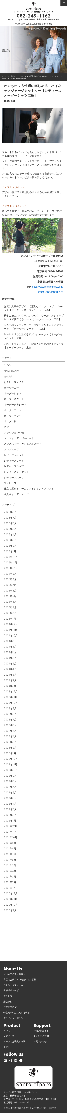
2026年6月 (10, 523)
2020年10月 (11, 904)
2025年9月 (10, 573)
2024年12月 (11, 624)
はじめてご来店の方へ (14, 974)
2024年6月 (10, 657)
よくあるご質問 (41, 1036)
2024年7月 (10, 652)
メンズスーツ (11, 449)
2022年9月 (10, 775)
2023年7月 (10, 719)
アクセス (7, 996)
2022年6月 (10, 792)
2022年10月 (11, 770)
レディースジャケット (16, 471)
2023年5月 (10, 730)
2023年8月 (10, 713)
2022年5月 (10, 798)
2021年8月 (10, 848)
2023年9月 (10, 708)
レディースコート (14, 460)
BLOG (7, 365)
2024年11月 (10, 629)
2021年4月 (10, 870)
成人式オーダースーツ (16, 494)
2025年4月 (10, 601)
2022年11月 (10, 764)
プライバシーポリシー (14, 1018)
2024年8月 (10, 646)
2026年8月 (10, 512)
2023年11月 (10, 697)
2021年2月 (10, 882)
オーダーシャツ (12, 393)
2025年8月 (10, 579)
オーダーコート (12, 387)
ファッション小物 (14, 432)
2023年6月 (10, 725)
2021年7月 (10, 854)
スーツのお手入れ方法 (14, 1041)
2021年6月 (10, 859)
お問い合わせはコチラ (50, 292)
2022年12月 (11, 758)
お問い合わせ (40, 1041)
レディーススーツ (14, 477)
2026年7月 (10, 517)
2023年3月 (10, 742)
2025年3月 (10, 607)
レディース (8, 1036)
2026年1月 (10, 551)
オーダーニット (12, 410)
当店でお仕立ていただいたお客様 (19, 979)
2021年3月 (10, 876)
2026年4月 (10, 534)
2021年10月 (10, 837)
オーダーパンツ (12, 415)
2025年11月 (10, 562)
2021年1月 (10, 887)
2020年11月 (10, 899)
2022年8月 (10, 781)
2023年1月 (10, 753)
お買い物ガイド (41, 1030)
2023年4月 (10, 736)
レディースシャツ (14, 466)
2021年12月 (10, 826)
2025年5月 (10, 596)
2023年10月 (11, 702)
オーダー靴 (10, 421)
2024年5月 (10, 663)
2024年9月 (10, 641)
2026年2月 (10, 545)
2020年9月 (10, 910)
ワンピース (10, 483)
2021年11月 (10, 831)
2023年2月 (10, 747)
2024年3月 (10, 674)
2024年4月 (10, 669)
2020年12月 (11, 893)
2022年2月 (10, 814)
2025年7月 (10, 584)
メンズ (6, 1030)
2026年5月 (10, 528)
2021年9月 (10, 843)
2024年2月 (10, 680)
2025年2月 (10, 613)
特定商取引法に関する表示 (16, 1012)
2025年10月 (11, 568)
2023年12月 (11, 691)
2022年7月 (10, 786)
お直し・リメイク (14, 382)
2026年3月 (10, 540)
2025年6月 (10, 590)
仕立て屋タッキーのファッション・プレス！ (29, 488)
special (8, 376)
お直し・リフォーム (13, 985)
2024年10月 (11, 635)
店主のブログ (10, 1007)
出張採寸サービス (12, 990)
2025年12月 (11, 556)
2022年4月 (10, 803)
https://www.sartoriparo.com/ (47, 286)
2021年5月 (10, 865)
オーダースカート (14, 398)
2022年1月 (10, 820)
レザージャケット (14, 455)
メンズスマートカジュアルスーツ (22, 443)
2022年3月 (10, 809)
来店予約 (7, 1001)
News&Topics (11, 370)
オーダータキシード (15, 404)
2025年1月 (10, 618)
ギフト (7, 426)
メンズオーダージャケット (19, 438)
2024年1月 (10, 686)
